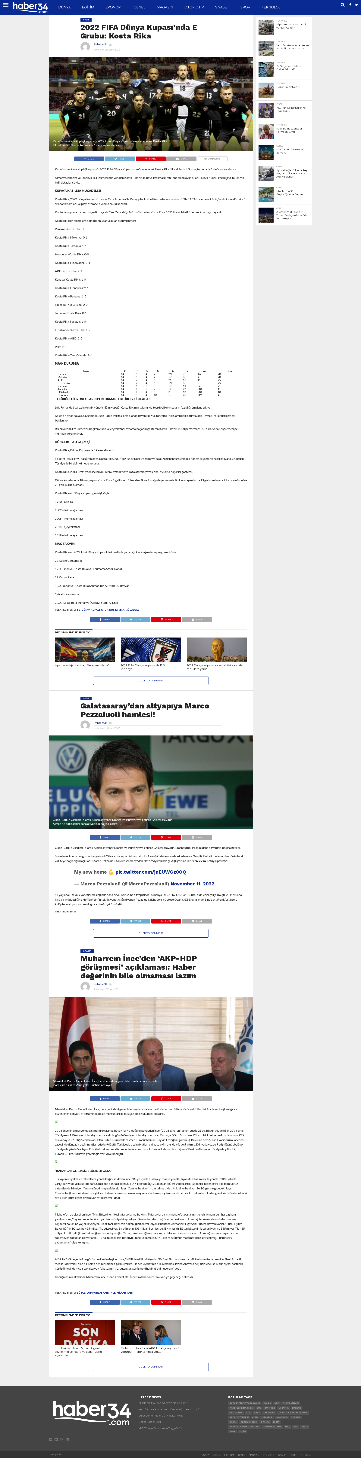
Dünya (64, 7)
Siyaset (222, 7)
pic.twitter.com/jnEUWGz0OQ (150, 872)
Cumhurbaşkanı (97, 1292)
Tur (248, 1412)
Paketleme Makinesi (241, 1408)
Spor (245, 7)
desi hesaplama (272, 1427)
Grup (104, 609)
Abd (277, 1403)
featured (269, 1412)
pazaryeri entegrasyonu (245, 1403)
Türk (233, 1431)
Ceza (257, 1412)
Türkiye (295, 1417)
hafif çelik (236, 1412)
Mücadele (132, 609)
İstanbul (267, 1417)
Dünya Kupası (91, 609)
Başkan (296, 1408)
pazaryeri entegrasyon (293, 1412)
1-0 (78, 609)
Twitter (270, 1408)
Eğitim (88, 7)
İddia (276, 1422)
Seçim (242, 1431)
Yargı (304, 1427)
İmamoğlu (281, 1417)
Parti (130, 1292)
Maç (287, 1427)
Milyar (121, 1292)
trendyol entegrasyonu (244, 1427)
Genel (139, 7)
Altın (255, 1417)
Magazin (165, 7)
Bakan (233, 1422)
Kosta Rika (116, 609)
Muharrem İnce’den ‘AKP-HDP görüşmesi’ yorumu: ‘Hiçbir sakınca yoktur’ (150, 1350)
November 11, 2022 (192, 884)
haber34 (102, 44)
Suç (259, 1408)
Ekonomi (113, 7)
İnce (113, 1292)
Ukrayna (283, 1408)
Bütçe (81, 1292)
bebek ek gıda (249, 1422)
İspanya (265, 1422)
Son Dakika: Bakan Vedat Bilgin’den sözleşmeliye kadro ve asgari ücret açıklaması (79, 1352)
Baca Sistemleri (239, 1417)
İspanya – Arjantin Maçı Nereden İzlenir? (82, 665)
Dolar (267, 1403)
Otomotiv (194, 7)
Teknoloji (271, 7)
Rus (296, 1427)
